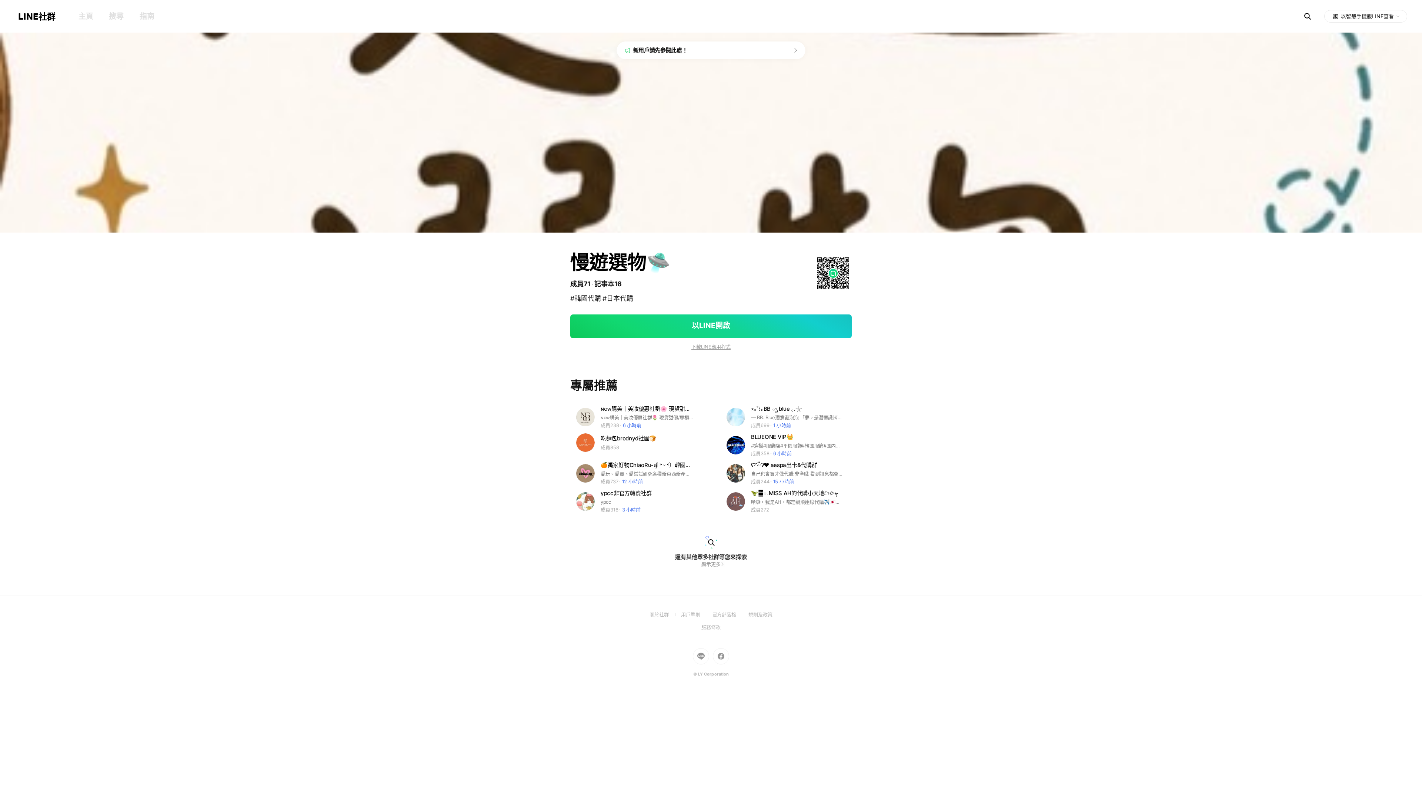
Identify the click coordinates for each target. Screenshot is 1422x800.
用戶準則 (696, 614)
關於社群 (665, 614)
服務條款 (711, 627)
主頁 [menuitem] (86, 16)
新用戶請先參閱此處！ (660, 50)
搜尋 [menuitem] (116, 16)
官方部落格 (730, 614)
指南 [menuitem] (147, 16)
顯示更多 (711, 564)
